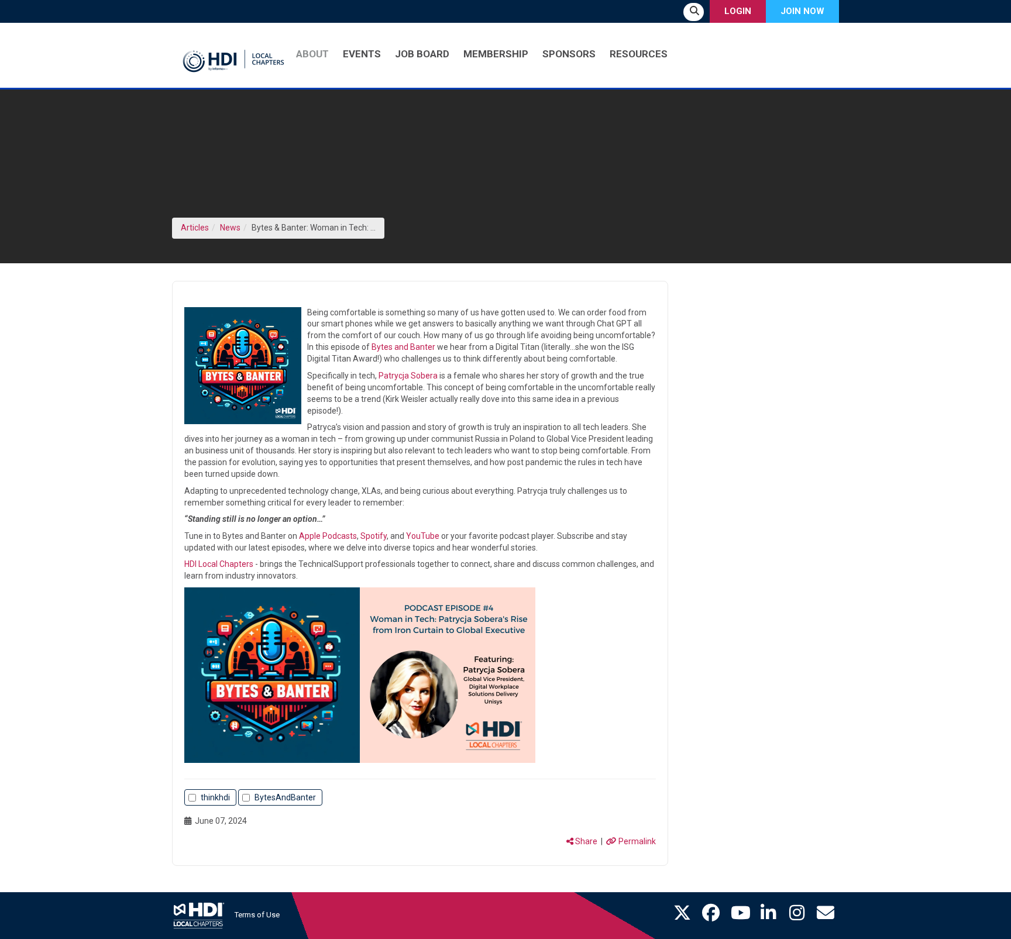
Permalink (636, 841)
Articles (195, 227)
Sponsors (569, 54)
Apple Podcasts (328, 536)
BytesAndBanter (285, 797)
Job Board (422, 54)
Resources (639, 54)
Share (585, 841)
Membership (495, 54)
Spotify (373, 536)
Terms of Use (257, 914)
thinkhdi (215, 797)
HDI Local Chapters (218, 564)
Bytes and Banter (403, 347)
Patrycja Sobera (408, 375)
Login (737, 11)
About (312, 54)
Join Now (802, 11)
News (230, 227)
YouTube (422, 536)
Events (362, 54)
